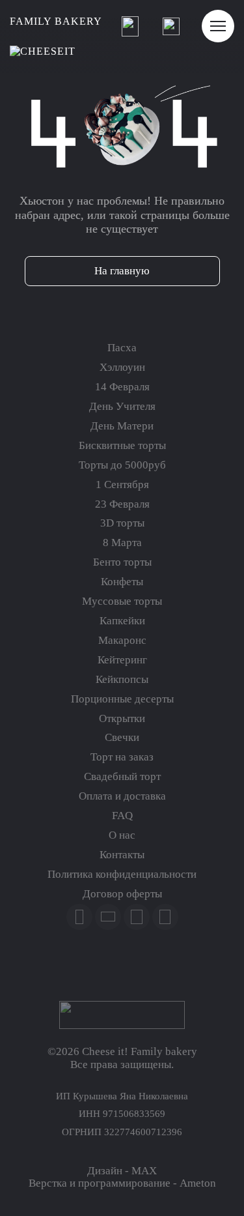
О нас (122, 835)
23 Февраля (122, 504)
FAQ (122, 815)
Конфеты (122, 581)
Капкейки (122, 621)
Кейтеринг (122, 660)
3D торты (122, 523)
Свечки (122, 737)
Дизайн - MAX (122, 1171)
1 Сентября (122, 484)
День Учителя (122, 406)
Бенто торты (122, 562)
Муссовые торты (122, 601)
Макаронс (122, 640)
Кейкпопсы (122, 679)
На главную (122, 271)
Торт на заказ (122, 757)
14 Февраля (122, 387)
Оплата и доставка (122, 796)
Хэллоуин (122, 367)
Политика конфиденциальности (122, 874)
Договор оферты (122, 894)
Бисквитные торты (122, 445)
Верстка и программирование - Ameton (122, 1183)
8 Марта (122, 542)
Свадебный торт (122, 776)
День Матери (122, 426)
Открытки (122, 718)
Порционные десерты (122, 699)
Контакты (122, 854)
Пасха (122, 347)
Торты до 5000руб (122, 465)
